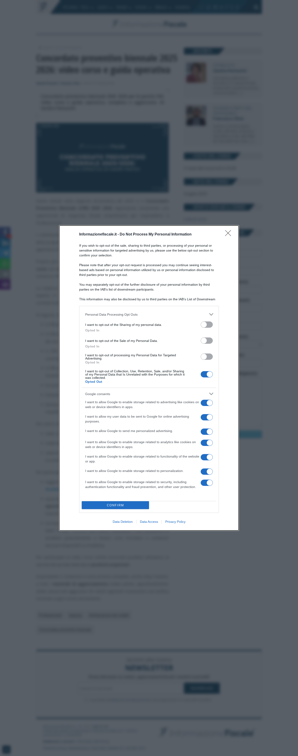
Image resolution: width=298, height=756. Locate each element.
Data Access (149, 522)
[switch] (207, 324)
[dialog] (149, 378)
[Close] (229, 234)
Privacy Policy (175, 522)
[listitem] (149, 314)
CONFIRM (115, 505)
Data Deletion (123, 522)
